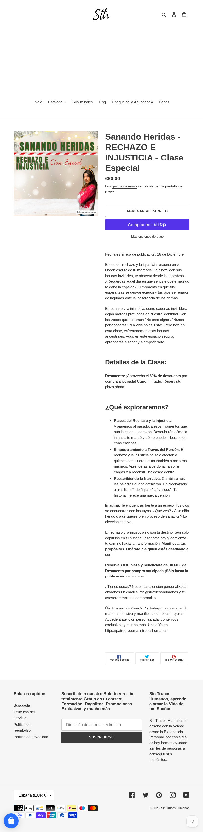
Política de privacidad (31, 737)
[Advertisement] (101, 58)
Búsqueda (22, 705)
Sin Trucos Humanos (175, 808)
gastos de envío (124, 186)
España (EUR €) (32, 795)
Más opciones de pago (147, 236)
